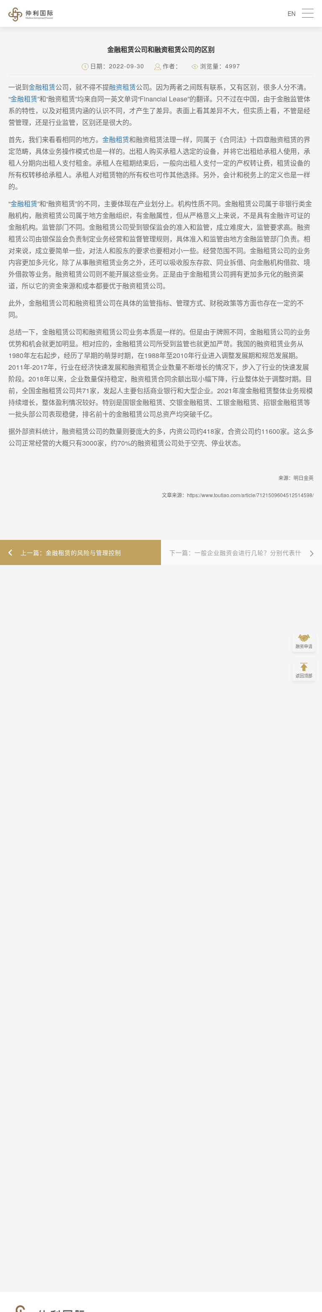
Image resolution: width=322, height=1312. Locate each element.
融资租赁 (122, 87)
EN (292, 13)
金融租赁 (42, 87)
